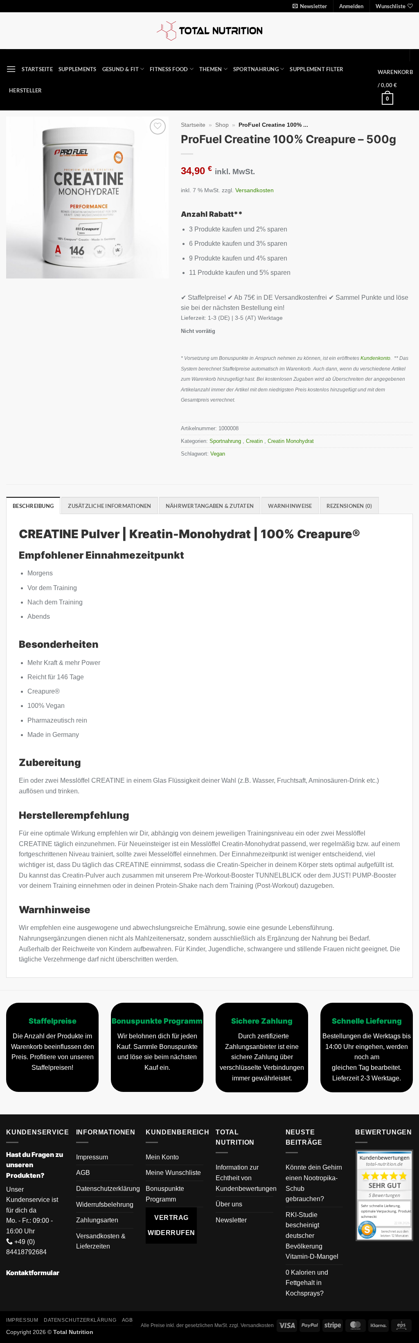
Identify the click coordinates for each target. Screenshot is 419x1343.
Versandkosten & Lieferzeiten (101, 1241)
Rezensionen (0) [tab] (349, 506)
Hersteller (25, 90)
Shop (222, 125)
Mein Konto (162, 1157)
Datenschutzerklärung (108, 1188)
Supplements (78, 69)
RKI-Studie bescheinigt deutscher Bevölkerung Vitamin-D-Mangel (312, 1235)
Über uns (229, 1204)
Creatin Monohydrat (291, 441)
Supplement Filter (316, 69)
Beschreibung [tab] (33, 506)
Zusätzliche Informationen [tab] (109, 506)
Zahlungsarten (97, 1220)
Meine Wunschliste (173, 1172)
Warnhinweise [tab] (290, 506)
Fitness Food (169, 69)
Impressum (92, 1157)
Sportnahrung (256, 69)
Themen (210, 69)
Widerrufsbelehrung (104, 1204)
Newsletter (231, 1220)
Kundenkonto (375, 358)
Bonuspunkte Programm (165, 1194)
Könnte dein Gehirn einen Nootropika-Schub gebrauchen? (314, 1183)
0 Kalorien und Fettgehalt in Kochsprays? (307, 1283)
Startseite (37, 69)
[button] (310, 6)
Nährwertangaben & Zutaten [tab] (210, 506)
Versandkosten (254, 190)
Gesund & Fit (120, 69)
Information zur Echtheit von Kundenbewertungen (246, 1178)
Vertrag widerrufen (171, 1225)
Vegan (217, 454)
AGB (83, 1172)
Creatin (255, 441)
